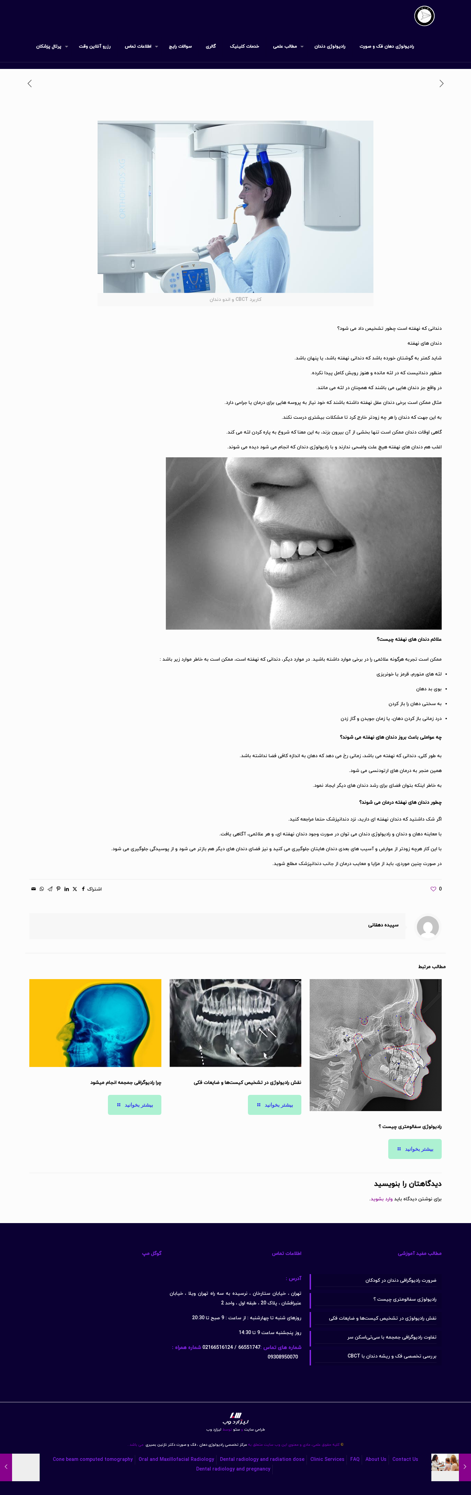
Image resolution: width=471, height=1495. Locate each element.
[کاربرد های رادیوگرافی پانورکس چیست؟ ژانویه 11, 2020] (6, 1467)
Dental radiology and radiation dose (262, 1459)
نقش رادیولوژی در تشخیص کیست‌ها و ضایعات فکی (247, 1082)
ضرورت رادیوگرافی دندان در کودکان (401, 1280)
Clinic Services (327, 1459)
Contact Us (405, 1459)
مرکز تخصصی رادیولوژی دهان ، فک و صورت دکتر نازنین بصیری (195, 1444)
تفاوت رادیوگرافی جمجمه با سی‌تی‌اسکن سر (392, 1337)
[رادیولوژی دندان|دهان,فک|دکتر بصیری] (424, 15)
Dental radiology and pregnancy (233, 1469)
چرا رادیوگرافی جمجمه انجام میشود (125, 1082)
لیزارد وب (213, 1429)
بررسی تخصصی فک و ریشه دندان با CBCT (392, 1356)
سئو (236, 1429)
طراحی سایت (253, 1429)
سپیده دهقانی (383, 925)
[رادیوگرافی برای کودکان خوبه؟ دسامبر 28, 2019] (465, 1467)
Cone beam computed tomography (93, 1459)
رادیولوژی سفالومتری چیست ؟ (410, 1126)
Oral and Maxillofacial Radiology (176, 1459)
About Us (376, 1459)
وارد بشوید (382, 1199)
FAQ (355, 1459)
